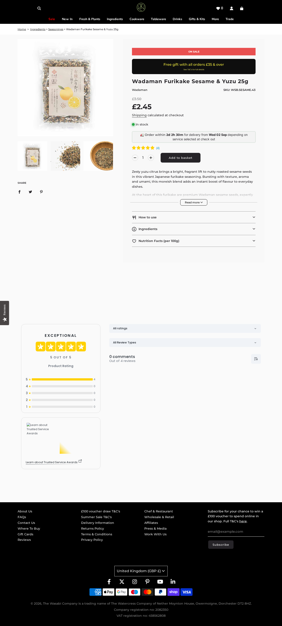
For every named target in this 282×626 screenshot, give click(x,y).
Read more (192, 202)
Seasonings (55, 29)
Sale (51, 19)
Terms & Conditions (96, 534)
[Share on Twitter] (30, 191)
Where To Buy (29, 528)
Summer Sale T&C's (96, 517)
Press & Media (155, 528)
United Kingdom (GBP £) (139, 571)
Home (22, 29)
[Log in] (231, 8)
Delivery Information (97, 523)
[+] (151, 158)
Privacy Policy (92, 540)
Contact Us (26, 523)
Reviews (24, 540)
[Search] (39, 8)
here (243, 521)
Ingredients (37, 29)
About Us (25, 511)
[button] (194, 217)
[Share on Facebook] (19, 191)
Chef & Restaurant (158, 511)
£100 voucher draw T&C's (100, 511)
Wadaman (139, 90)
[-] (135, 158)
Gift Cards (25, 534)
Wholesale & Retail (159, 517)
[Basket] (242, 8)
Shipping (139, 115)
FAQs (22, 517)
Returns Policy (92, 528)
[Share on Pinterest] (41, 191)
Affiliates (151, 523)
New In (67, 19)
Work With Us (155, 534)
